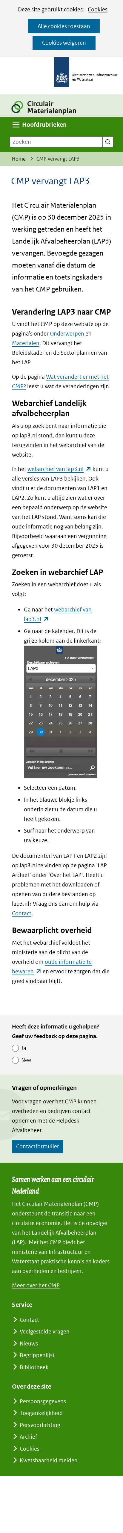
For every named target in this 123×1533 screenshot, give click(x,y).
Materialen (25, 343)
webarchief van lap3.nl (59, 469)
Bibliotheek (34, 1367)
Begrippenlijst (37, 1355)
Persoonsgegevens (43, 1401)
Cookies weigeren (64, 42)
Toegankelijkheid (41, 1413)
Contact (21, 913)
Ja (23, 1048)
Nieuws (29, 1343)
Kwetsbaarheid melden (49, 1460)
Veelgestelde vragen (45, 1331)
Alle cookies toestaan (64, 26)
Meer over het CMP (36, 1285)
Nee (26, 1060)
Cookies (97, 9)
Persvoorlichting (40, 1425)
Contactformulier (37, 1146)
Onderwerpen (67, 333)
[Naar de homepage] (47, 115)
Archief (28, 1436)
